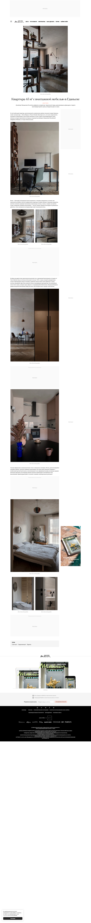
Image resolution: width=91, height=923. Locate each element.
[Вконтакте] (41, 707)
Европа (29, 644)
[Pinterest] (53, 707)
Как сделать (50, 21)
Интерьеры (41, 21)
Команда (24, 709)
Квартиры (45, 103)
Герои (57, 21)
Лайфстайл (64, 21)
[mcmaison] (19, 22)
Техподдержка (48, 712)
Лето (27, 21)
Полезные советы (57, 712)
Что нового (33, 21)
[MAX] (37, 707)
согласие (38, 695)
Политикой (37, 697)
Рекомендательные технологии (36, 712)
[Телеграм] (45, 707)
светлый (14, 644)
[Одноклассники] (49, 707)
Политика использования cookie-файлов (59, 709)
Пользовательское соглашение (41, 709)
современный (22, 644)
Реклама (30, 709)
